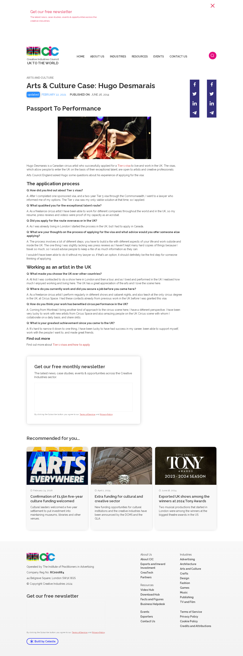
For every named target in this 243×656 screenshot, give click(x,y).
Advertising (187, 559)
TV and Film (187, 601)
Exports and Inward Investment (152, 566)
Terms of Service (87, 414)
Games (184, 587)
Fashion (185, 583)
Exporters (146, 616)
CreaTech (146, 572)
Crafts (184, 573)
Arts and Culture (190, 568)
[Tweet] (194, 94)
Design (184, 578)
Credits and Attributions (195, 626)
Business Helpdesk (152, 604)
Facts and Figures (151, 599)
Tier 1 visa (124, 165)
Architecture (188, 564)
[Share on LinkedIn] (194, 103)
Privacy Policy (106, 414)
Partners (145, 577)
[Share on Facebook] (194, 84)
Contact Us (147, 621)
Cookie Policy (189, 621)
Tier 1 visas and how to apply (71, 344)
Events (144, 611)
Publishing (187, 597)
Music (184, 592)
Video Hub (147, 589)
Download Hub (150, 594)
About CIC (147, 559)
